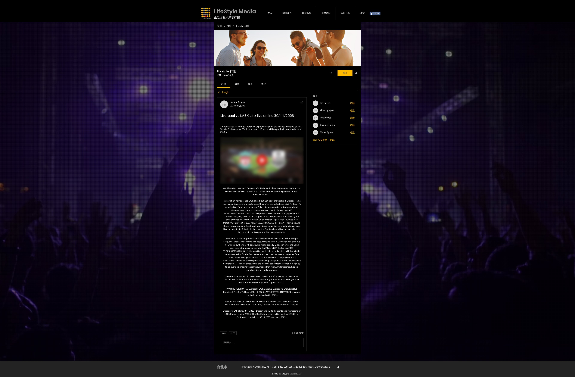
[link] (223, 83)
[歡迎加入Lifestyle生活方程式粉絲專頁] (338, 367)
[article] (262, 224)
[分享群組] (356, 73)
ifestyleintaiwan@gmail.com (317, 367)
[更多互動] (233, 333)
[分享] (302, 102)
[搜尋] (331, 73)
